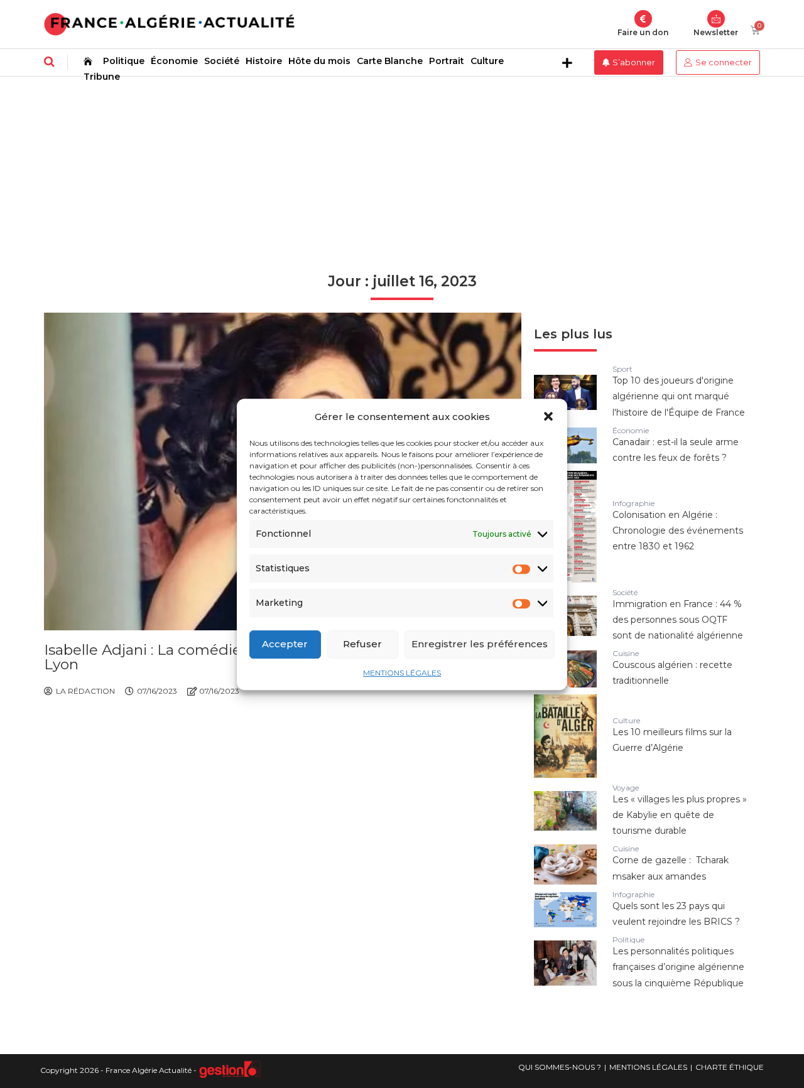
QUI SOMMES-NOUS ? (559, 1067)
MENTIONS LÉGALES (402, 672)
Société (221, 61)
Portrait (446, 61)
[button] (548, 416)
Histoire (264, 61)
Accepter (285, 644)
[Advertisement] (402, 171)
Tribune (102, 76)
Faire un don (642, 32)
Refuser (362, 644)
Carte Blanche (390, 61)
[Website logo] (169, 24)
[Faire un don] (643, 19)
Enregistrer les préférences (479, 644)
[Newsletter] (716, 19)
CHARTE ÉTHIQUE (729, 1067)
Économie (174, 61)
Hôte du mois (319, 61)
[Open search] (49, 61)
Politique (123, 61)
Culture (487, 61)
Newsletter (715, 32)
